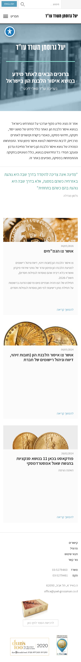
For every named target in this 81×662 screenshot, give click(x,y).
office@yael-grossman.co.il (61, 591)
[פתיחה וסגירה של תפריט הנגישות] (10, 31)
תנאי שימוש (71, 554)
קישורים (73, 543)
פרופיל (74, 548)
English (9, 3)
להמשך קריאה (65, 310)
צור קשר (73, 560)
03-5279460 (60, 570)
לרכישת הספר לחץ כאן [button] (40, 623)
